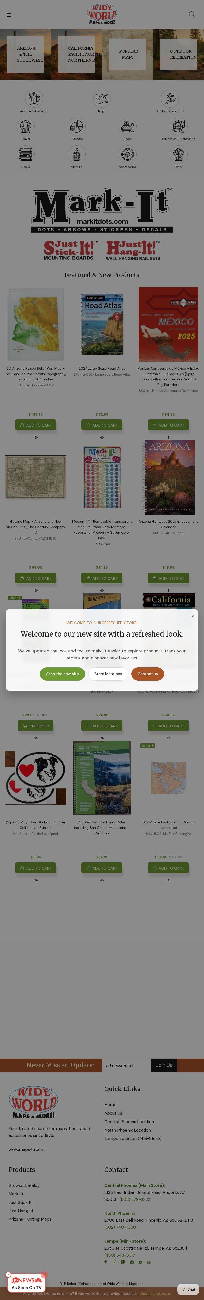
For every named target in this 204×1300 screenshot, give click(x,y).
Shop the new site (62, 673)
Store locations (108, 673)
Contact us (148, 673)
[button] (26, 1283)
